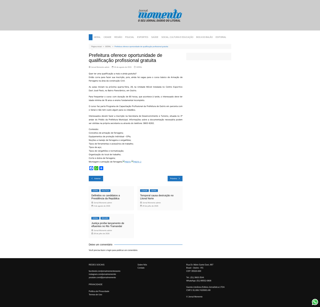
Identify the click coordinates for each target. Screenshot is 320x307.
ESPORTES (142, 37)
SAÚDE (154, 37)
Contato (141, 268)
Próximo (173, 178)
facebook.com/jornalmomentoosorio (104, 271)
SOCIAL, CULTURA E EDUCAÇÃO (177, 37)
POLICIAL (129, 37)
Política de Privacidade (99, 291)
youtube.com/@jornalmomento (102, 277)
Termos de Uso (95, 295)
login (109, 250)
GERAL (97, 37)
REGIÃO (118, 37)
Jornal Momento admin (100, 67)
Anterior (97, 178)
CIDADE (107, 37)
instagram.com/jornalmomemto (102, 274)
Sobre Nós (142, 265)
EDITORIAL (221, 37)
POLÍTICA (105, 191)
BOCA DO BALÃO (204, 37)
